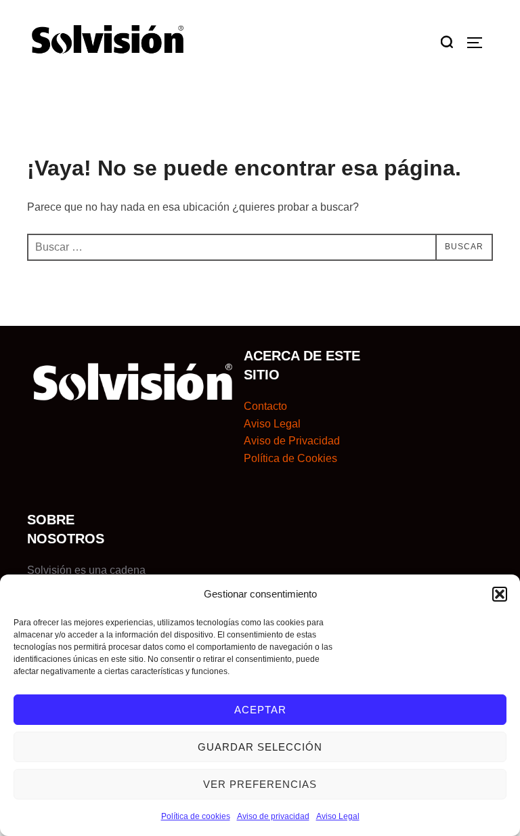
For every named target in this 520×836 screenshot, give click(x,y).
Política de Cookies (290, 458)
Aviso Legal (338, 816)
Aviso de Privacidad (292, 440)
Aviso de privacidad (273, 816)
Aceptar (260, 709)
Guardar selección (260, 747)
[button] (499, 594)
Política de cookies (195, 816)
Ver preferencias (260, 784)
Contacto (265, 406)
